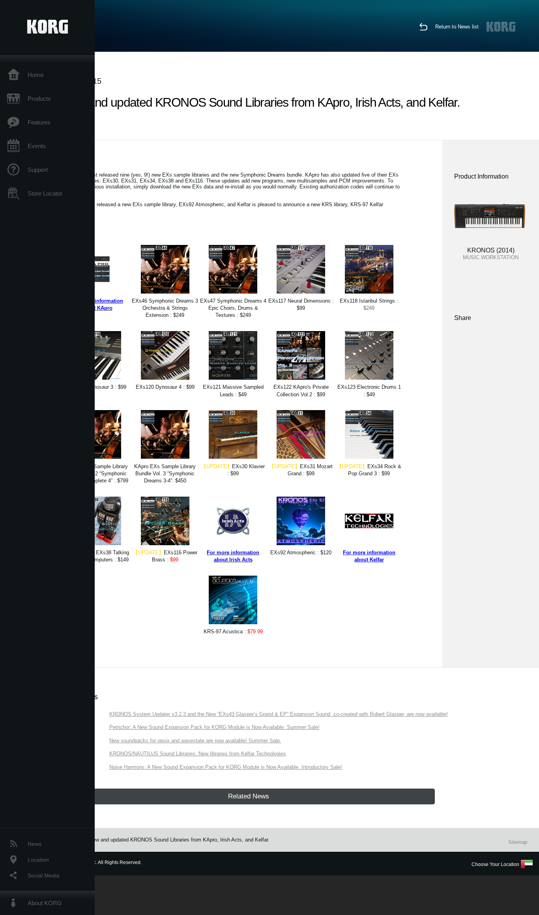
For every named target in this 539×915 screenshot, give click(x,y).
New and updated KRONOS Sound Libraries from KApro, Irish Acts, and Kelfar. (179, 840)
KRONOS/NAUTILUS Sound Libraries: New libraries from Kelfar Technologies (197, 754)
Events (37, 146)
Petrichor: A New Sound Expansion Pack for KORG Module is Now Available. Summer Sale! (214, 727)
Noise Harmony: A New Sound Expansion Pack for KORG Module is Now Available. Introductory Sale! (225, 767)
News (34, 844)
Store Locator (45, 193)
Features (39, 122)
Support (38, 169)
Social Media (44, 875)
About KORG (45, 903)
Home (35, 75)
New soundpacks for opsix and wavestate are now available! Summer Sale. (195, 741)
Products (39, 98)
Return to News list (457, 27)
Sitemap (517, 842)
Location (38, 860)
